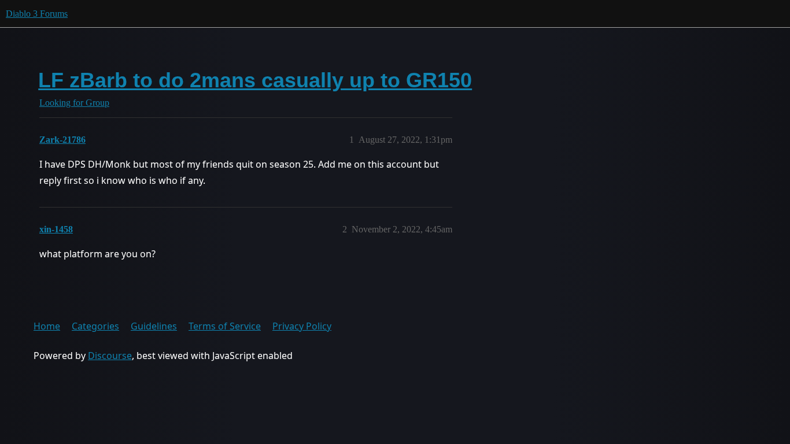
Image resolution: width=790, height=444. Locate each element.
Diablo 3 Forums (37, 13)
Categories (95, 326)
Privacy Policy (301, 326)
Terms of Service (225, 326)
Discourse (110, 355)
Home (47, 326)
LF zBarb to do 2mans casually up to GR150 (255, 80)
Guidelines (154, 326)
